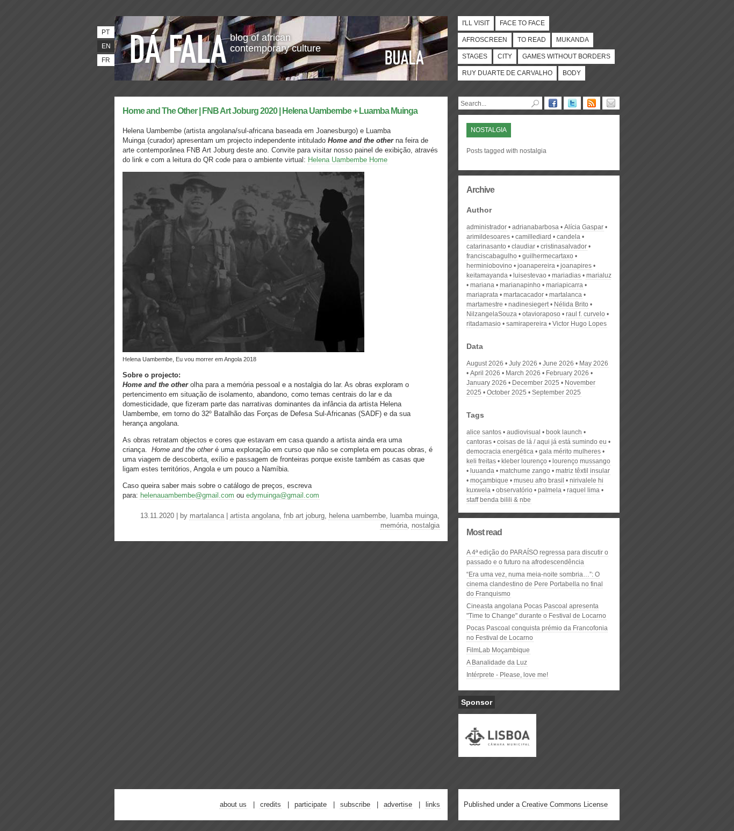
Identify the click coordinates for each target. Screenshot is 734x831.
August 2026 (484, 363)
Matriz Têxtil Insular (583, 471)
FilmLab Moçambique (498, 650)
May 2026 (593, 363)
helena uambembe (357, 516)
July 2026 (523, 363)
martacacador (523, 294)
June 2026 (558, 363)
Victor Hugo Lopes (579, 323)
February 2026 (567, 373)
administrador (486, 227)
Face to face (522, 23)
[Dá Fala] (179, 45)
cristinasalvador (564, 246)
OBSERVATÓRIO (514, 490)
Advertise (398, 804)
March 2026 (523, 373)
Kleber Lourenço (524, 461)
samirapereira (526, 323)
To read (531, 39)
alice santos (483, 432)
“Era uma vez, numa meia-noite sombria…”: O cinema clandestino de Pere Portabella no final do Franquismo (534, 584)
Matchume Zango (525, 471)
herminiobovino (489, 265)
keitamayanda (487, 275)
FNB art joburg (304, 516)
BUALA (405, 57)
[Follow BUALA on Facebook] (553, 103)
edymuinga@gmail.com (282, 495)
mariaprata (482, 294)
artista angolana (254, 516)
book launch (564, 432)
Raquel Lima (583, 490)
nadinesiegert (528, 304)
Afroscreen (484, 39)
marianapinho (520, 285)
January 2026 (486, 383)
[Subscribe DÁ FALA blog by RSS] (591, 103)
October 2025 (507, 392)
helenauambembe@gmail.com (187, 495)
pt (106, 32)
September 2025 (556, 392)
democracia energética (500, 451)
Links (433, 804)
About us (233, 804)
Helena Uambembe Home (347, 160)
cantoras (479, 442)
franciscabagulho (491, 256)
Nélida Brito (571, 304)
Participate (310, 804)
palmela (550, 490)
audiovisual (524, 432)
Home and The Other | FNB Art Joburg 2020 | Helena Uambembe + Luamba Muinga (270, 110)
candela (568, 236)
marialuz (598, 275)
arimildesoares (488, 236)
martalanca (207, 516)
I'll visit (476, 23)
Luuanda (482, 471)
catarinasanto (486, 246)
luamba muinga (413, 516)
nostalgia (426, 525)
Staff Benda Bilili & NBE (498, 500)
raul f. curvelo (585, 314)
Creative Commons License (565, 804)
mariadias (566, 275)
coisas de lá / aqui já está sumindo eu (552, 442)
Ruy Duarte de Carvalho (507, 73)
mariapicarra (564, 285)
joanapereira (536, 265)
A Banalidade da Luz (496, 662)
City (505, 56)
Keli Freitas (481, 461)
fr (106, 60)
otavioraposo (541, 314)
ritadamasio (483, 323)
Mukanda (572, 39)
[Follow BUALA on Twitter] (572, 103)
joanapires (576, 265)
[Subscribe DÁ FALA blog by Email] (611, 103)
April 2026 (485, 373)
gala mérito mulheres (570, 451)
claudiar (523, 246)
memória (393, 525)
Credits (270, 804)
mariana (482, 285)
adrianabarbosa (535, 227)
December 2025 (535, 383)
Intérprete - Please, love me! (507, 675)
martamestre (484, 304)
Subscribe (355, 804)
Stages (474, 56)
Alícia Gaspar (583, 227)
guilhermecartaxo (547, 256)
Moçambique (489, 480)
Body (572, 73)
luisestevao (529, 275)
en (106, 46)
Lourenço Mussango (581, 461)
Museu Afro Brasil (539, 480)
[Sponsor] (497, 752)
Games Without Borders (566, 56)
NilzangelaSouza (491, 314)
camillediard (533, 236)
